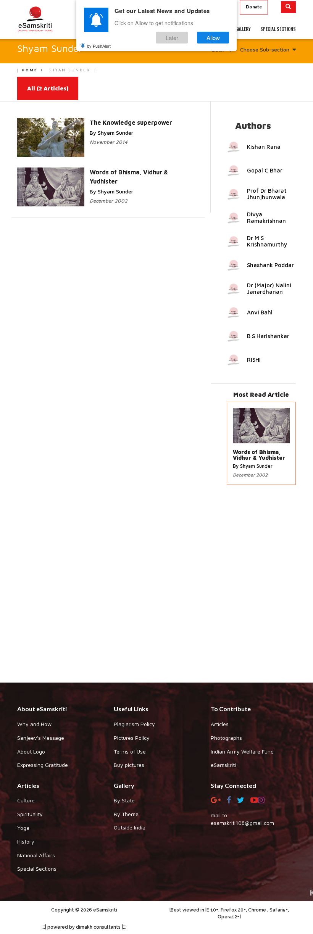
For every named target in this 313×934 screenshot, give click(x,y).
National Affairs (36, 855)
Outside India (129, 827)
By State (124, 800)
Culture (26, 800)
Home (30, 70)
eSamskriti (223, 765)
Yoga (23, 827)
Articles (220, 724)
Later (172, 38)
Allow (213, 38)
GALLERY (243, 29)
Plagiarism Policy (134, 724)
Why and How (34, 724)
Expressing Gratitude (42, 765)
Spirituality (30, 814)
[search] (288, 7)
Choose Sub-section (264, 49)
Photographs (226, 737)
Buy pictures (129, 765)
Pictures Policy (132, 737)
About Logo (31, 751)
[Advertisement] (156, 587)
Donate (254, 7)
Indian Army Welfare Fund (242, 751)
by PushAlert (99, 46)
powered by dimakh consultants (84, 927)
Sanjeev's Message (40, 737)
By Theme (126, 814)
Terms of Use (130, 751)
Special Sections (36, 868)
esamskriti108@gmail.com (242, 823)
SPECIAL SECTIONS (278, 29)
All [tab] (47, 88)
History (25, 841)
